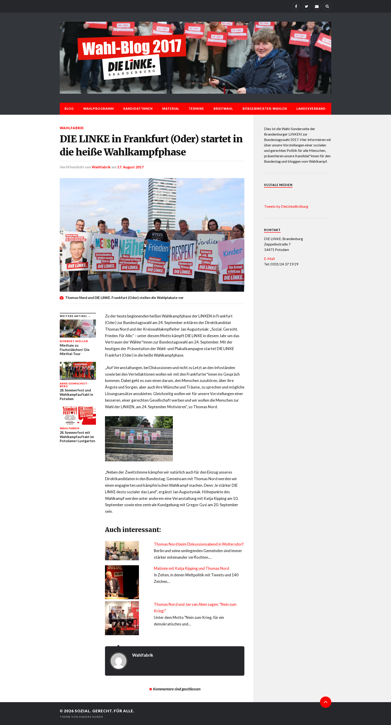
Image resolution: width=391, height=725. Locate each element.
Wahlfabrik (72, 128)
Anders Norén (91, 716)
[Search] (327, 6)
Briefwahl (223, 108)
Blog (69, 108)
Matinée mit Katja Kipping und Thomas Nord (191, 568)
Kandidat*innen (138, 108)
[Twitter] (306, 6)
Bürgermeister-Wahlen (265, 108)
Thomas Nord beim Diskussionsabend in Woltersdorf (199, 544)
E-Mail (269, 258)
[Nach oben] (325, 702)
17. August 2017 (130, 167)
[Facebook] (296, 6)
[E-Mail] (317, 6)
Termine (196, 108)
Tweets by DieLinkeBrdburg (286, 206)
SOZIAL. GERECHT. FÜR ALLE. (104, 710)
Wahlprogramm (98, 108)
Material (170, 108)
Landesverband (311, 108)
